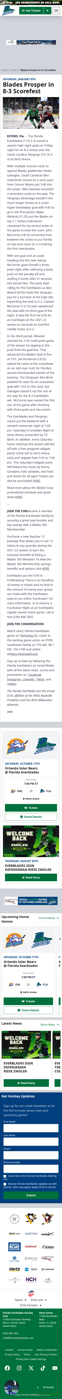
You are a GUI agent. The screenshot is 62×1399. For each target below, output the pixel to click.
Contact (9, 1349)
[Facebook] (7, 1368)
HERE (18, 497)
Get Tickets (33, 10)
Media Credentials (47, 1349)
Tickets (33, 808)
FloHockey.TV (28, 635)
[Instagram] (19, 1368)
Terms (27, 1354)
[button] (31, 1387)
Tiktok (39, 679)
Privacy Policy (12, 1354)
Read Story (33, 877)
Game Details (33, 817)
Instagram (14, 679)
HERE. (37, 481)
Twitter (12, 684)
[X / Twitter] (31, 1368)
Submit (31, 1195)
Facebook (34, 675)
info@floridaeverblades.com (18, 1337)
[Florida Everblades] (8, 11)
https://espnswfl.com (24, 654)
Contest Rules (25, 1349)
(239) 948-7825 (11, 1333)
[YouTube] (55, 1368)
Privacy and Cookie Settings (31, 1359)
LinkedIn (28, 679)
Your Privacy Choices (45, 1354)
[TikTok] (43, 1368)
